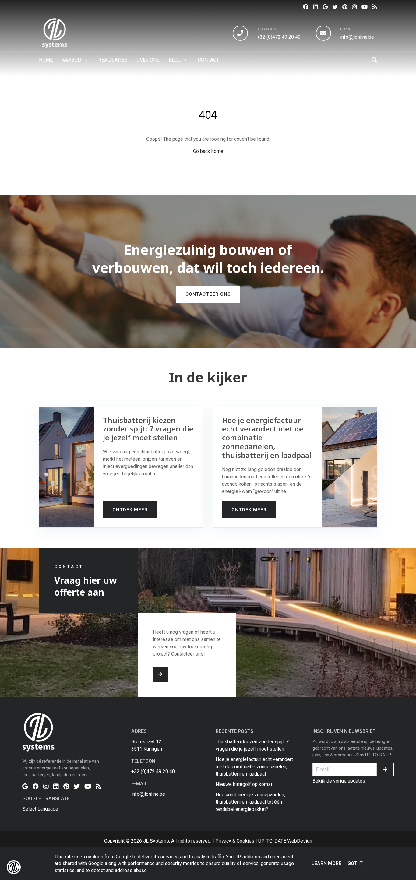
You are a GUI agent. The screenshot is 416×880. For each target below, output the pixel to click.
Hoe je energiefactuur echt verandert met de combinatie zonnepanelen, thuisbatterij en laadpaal (254, 766)
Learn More (326, 863)
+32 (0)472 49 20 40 (279, 37)
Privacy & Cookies (235, 841)
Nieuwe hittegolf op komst (244, 784)
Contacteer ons (208, 294)
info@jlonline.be (357, 37)
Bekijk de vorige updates (338, 781)
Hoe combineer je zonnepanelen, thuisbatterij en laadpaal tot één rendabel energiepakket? (250, 802)
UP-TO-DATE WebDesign (285, 841)
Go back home (208, 151)
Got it (355, 863)
